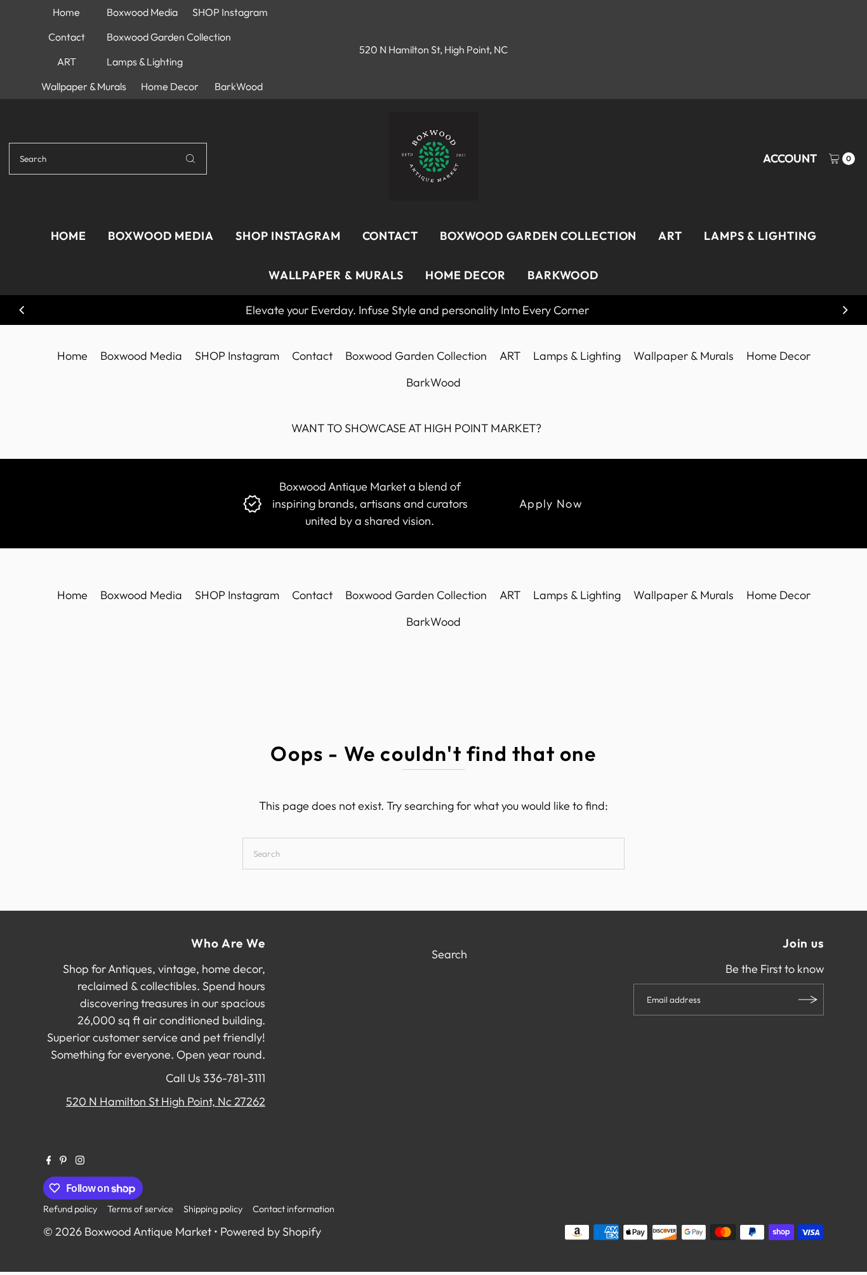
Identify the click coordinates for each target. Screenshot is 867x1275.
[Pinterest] (63, 1160)
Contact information (293, 1209)
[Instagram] (80, 1160)
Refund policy (70, 1209)
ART (66, 61)
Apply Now (550, 503)
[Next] (844, 310)
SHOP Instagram (230, 12)
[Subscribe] (808, 999)
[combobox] (108, 159)
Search (449, 954)
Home (66, 12)
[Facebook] (48, 1160)
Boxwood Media (142, 12)
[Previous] (22, 310)
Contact (66, 36)
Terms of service (140, 1209)
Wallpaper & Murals (83, 86)
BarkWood (239, 86)
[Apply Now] (252, 503)
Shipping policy (212, 1209)
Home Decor (170, 86)
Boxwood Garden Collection (169, 36)
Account (790, 158)
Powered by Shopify (270, 1231)
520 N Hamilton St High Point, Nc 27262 (165, 1101)
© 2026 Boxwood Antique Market (127, 1231)
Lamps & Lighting (145, 61)
